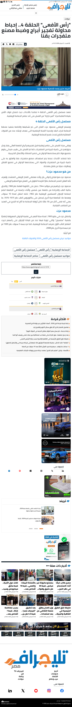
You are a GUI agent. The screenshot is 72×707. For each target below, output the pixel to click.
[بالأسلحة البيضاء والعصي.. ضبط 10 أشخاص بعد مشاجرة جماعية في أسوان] (27, 575)
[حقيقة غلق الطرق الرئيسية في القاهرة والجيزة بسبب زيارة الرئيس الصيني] (62, 600)
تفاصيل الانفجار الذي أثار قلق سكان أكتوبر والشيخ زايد (50, 327)
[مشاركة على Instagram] (49, 690)
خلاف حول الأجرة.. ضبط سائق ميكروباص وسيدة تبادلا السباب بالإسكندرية (10, 585)
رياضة (21, 676)
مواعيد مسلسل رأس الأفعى (55, 256)
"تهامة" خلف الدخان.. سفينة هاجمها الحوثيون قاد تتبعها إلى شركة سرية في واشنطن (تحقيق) (37, 343)
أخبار (56, 671)
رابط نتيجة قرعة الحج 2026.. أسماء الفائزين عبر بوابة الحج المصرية (46, 323)
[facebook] (31, 471)
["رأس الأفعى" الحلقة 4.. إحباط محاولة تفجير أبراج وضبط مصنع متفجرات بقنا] (10, 44)
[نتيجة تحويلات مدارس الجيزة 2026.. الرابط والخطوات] (47, 520)
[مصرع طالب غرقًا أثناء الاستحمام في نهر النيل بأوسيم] (62, 575)
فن (22, 673)
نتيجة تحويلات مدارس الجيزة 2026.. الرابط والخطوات (29, 519)
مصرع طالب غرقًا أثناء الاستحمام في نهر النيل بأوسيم (63, 585)
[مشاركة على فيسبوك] (4, 1)
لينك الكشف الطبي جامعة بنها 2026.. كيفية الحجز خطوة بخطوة (30, 509)
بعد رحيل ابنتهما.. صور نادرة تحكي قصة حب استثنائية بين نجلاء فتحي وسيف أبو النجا (40, 335)
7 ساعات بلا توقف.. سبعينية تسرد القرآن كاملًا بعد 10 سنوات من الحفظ (45, 347)
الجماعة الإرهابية (61, 250)
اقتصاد (55, 676)
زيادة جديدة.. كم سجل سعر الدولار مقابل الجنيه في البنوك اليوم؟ (47, 331)
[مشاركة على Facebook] (62, 690)
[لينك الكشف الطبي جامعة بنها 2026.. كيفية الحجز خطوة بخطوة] (47, 510)
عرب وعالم (53, 679)
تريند (62, 501)
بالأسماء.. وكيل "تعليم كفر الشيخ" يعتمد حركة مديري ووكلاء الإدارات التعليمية (42, 350)
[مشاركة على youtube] (1, 2)
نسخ (36, 272)
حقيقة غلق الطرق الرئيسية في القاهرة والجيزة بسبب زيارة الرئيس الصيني (44, 339)
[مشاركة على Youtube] (36, 690)
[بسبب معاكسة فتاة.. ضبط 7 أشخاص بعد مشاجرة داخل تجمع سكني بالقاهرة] (9, 600)
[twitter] (52, 471)
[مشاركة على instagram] (6, 1)
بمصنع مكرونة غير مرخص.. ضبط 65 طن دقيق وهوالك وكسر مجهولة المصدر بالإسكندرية (45, 585)
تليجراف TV (19, 671)
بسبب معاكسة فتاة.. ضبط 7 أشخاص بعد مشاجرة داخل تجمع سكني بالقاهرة (11, 610)
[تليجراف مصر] (59, 7)
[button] (41, 528)
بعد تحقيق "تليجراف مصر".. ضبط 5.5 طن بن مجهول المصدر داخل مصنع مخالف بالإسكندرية (27, 610)
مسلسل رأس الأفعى (24, 250)
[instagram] (41, 471)
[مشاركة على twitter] (9, 1)
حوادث (67, 19)
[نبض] (9, 471)
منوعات (54, 673)
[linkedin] (63, 471)
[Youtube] (20, 471)
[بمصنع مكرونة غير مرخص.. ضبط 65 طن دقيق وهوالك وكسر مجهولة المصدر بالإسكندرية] (44, 575)
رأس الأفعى (43, 250)
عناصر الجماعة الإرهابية (26, 256)
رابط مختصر (36, 264)
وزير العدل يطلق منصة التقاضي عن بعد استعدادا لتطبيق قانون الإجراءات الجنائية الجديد (45, 610)
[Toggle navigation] (36, 13)
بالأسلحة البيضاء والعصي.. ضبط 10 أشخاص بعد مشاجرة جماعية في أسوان (28, 585)
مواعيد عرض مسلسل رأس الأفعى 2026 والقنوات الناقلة (46, 238)
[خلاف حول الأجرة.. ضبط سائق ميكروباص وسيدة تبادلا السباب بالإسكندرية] (9, 575)
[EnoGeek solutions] (8, 702)
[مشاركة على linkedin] (11, 1)
